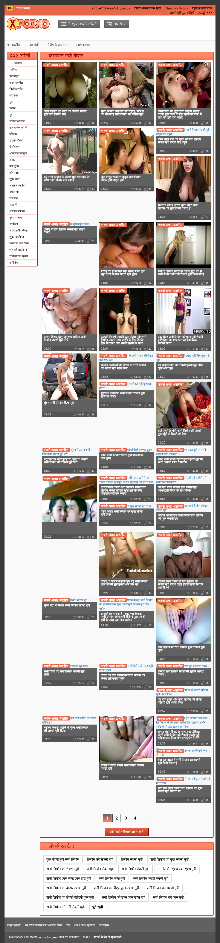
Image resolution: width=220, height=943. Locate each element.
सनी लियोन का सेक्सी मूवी (163, 888)
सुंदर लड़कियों (16, 237)
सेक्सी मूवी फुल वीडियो (182, 13)
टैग (68, 925)
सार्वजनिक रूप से (18, 127)
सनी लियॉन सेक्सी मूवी (135, 869)
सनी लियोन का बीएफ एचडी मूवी (66, 888)
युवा (11, 102)
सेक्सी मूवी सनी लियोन (69, 936)
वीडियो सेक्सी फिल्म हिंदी (147, 8)
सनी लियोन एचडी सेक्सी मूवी (150, 878)
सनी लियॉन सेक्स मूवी (100, 869)
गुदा (11, 114)
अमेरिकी (13, 224)
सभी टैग (13, 262)
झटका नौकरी (16, 140)
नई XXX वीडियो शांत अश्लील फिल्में (43, 925)
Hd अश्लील (15, 63)
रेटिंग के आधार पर (58, 45)
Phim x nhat (15, 936)
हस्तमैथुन (14, 76)
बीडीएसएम (14, 147)
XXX (87, 936)
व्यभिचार (13, 69)
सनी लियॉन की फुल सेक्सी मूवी (169, 859)
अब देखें (33, 45)
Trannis (14, 192)
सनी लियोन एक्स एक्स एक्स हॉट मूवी (68, 878)
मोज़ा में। (13, 204)
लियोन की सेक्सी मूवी (100, 859)
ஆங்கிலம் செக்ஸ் (176, 8)
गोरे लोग (13, 198)
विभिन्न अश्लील (17, 121)
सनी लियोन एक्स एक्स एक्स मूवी (176, 869)
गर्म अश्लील (13, 45)
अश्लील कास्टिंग (17, 185)
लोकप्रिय (104, 925)
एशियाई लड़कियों (18, 249)
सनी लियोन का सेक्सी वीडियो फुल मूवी (70, 897)
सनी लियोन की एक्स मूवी (168, 897)
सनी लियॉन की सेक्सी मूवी (62, 869)
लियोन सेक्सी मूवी (132, 859)
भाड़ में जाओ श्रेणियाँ (84, 925)
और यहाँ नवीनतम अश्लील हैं (127, 832)
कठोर (12, 159)
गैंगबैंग (12, 108)
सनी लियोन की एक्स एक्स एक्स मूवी (123, 897)
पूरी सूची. (98, 907)
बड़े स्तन (13, 95)
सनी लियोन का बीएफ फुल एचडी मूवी (116, 888)
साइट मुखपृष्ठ (14, 925)
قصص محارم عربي (48, 936)
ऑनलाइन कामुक (18, 153)
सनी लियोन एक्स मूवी (112, 878)
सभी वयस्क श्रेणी (18, 256)
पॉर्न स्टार (14, 172)
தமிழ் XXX (205, 13)
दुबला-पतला (15, 217)
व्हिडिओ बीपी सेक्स (202, 8)
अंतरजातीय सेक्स (18, 230)
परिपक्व (13, 134)
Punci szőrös (29, 936)
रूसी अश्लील (16, 82)
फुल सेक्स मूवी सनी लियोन (62, 859)
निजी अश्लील (16, 89)
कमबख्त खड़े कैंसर (19, 243)
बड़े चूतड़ (14, 166)
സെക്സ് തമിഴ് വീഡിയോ (111, 8)
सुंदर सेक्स (14, 179)
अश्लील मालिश (17, 211)
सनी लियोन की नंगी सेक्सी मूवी (65, 907)
